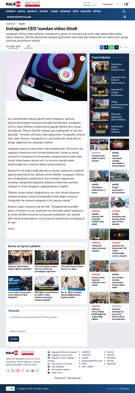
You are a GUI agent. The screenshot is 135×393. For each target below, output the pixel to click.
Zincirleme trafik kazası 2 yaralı (98, 190)
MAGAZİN (86, 11)
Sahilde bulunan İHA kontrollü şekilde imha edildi (98, 219)
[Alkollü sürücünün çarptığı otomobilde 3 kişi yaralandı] (119, 144)
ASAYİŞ (21, 11)
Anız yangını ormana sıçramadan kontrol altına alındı (118, 282)
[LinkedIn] (27, 370)
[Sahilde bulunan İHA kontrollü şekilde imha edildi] (99, 202)
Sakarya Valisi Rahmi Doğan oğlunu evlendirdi (19, 267)
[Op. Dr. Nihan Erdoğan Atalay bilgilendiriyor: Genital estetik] (73, 283)
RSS (11, 388)
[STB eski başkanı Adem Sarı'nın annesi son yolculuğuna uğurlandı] (47, 257)
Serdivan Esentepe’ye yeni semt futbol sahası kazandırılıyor (118, 314)
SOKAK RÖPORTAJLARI (19, 17)
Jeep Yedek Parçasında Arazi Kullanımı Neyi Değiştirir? (19, 295)
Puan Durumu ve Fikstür (61, 364)
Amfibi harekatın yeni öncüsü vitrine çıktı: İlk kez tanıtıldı (119, 219)
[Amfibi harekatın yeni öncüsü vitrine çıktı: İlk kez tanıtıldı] (119, 202)
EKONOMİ (65, 11)
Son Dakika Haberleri (60, 369)
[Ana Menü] (124, 17)
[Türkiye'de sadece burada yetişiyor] (99, 234)
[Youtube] (32, 370)
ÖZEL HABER (87, 367)
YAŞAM (54, 11)
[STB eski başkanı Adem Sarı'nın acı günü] (73, 257)
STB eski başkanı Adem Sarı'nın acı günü (72, 267)
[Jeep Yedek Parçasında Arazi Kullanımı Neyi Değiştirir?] (20, 283)
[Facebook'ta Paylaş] (101, 47)
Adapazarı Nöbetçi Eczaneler (64, 352)
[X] (13, 370)
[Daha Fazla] (116, 47)
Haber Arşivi (56, 372)
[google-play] (73, 378)
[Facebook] (8, 370)
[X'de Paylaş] (106, 47)
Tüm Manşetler (58, 367)
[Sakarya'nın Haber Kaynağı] (23, 4)
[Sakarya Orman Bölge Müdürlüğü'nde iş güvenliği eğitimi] (99, 297)
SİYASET (43, 11)
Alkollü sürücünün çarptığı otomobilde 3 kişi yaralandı (118, 161)
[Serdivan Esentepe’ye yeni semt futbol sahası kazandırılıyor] (119, 297)
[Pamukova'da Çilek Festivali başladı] (99, 144)
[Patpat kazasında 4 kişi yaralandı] (119, 176)
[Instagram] (23, 370)
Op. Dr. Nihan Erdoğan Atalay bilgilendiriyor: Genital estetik (71, 295)
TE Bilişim (124, 388)
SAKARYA (32, 11)
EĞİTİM (97, 11)
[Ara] (124, 11)
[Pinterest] (18, 370)
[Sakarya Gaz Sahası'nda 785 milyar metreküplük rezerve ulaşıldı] (119, 234)
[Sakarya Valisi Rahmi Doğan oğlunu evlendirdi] (20, 257)
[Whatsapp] (37, 370)
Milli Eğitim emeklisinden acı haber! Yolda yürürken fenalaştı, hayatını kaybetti (46, 296)
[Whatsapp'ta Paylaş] (111, 47)
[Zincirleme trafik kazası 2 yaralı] (99, 176)
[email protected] (13, 365)
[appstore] (60, 378)
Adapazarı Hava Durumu (62, 355)
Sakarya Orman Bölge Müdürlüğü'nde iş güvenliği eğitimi (99, 314)
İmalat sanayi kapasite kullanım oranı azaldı (98, 281)
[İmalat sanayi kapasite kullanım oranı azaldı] (99, 266)
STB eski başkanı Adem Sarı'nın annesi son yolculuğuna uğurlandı (46, 269)
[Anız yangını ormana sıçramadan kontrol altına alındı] (119, 266)
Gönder (13, 339)
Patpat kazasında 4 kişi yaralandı (118, 190)
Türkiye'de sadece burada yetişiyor (99, 248)
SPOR (75, 11)
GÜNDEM (10, 11)
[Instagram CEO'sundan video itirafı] (46, 77)
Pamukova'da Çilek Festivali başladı (98, 158)
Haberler (10, 24)
